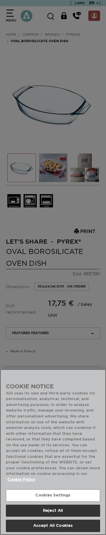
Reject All (53, 511)
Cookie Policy (21, 480)
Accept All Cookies (53, 526)
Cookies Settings (52, 495)
